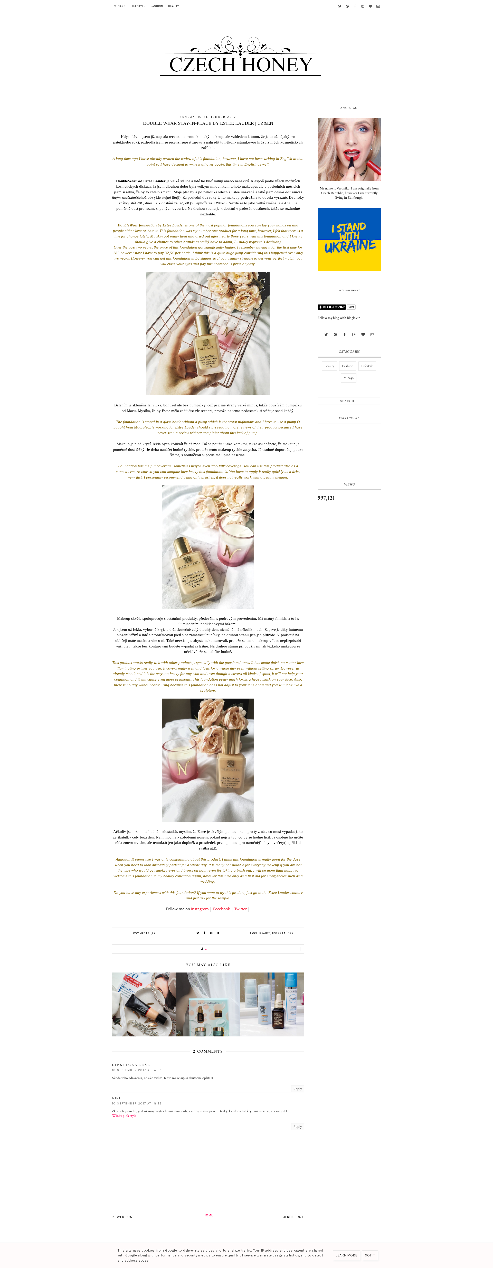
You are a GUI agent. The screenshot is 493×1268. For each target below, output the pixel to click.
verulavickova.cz (349, 290)
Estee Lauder (283, 933)
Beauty (173, 6)
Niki (116, 1098)
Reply (297, 1089)
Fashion (157, 6)
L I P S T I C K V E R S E (131, 1065)
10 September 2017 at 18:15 (137, 1103)
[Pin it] (211, 933)
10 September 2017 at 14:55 (137, 1070)
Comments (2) (144, 933)
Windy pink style (124, 1115)
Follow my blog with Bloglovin (339, 318)
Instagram (200, 908)
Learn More (346, 1255)
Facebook (221, 908)
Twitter (240, 908)
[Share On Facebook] (204, 933)
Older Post (293, 1217)
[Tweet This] (198, 933)
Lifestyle (138, 6)
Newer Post (123, 1217)
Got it (370, 1255)
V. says (120, 6)
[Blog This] (218, 933)
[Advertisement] (349, 591)
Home (208, 1215)
